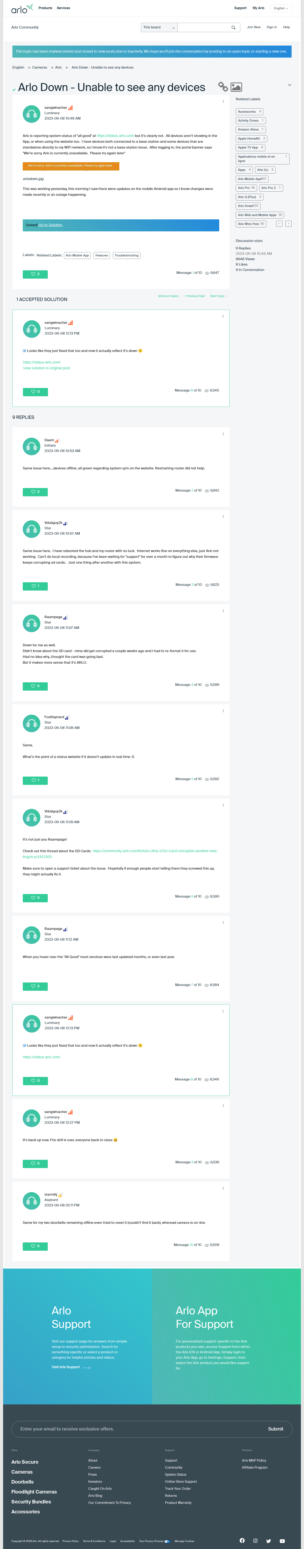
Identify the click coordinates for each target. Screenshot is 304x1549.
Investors (95, 1482)
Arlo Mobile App (77, 255)
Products (45, 8)
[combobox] (208, 27)
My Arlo (258, 8)
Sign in (272, 27)
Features (102, 255)
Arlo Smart (245, 206)
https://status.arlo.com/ (115, 136)
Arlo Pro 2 (268, 188)
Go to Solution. (50, 225)
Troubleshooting (127, 255)
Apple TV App (248, 147)
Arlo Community (24, 27)
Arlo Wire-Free (248, 224)
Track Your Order (178, 1489)
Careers (94, 1467)
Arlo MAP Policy (254, 1460)
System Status (175, 1475)
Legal (113, 1541)
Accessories (247, 111)
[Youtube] (282, 1541)
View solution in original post (46, 368)
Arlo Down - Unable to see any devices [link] (103, 67)
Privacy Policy (70, 1541)
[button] (223, 101)
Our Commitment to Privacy (109, 1503)
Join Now (254, 27)
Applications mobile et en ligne (256, 159)
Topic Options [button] (289, 86)
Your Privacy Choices (151, 1541)
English (18, 67)
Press (92, 1475)
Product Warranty (178, 1503)
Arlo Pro (244, 188)
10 (191, 1245)
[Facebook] (242, 1540)
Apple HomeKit (249, 138)
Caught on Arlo (100, 1489)
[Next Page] (288, 224)
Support (240, 8)
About (92, 1460)
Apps (241, 170)
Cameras (39, 67)
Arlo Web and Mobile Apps (257, 215)
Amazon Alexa (248, 129)
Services (63, 8)
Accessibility (127, 1541)
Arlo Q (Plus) (247, 197)
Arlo (58, 67)
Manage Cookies (184, 1541)
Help (286, 27)
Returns (171, 1496)
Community (173, 1467)
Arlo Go (262, 170)
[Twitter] (268, 1541)
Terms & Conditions (94, 1541)
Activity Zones (248, 120)
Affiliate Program (254, 1467)
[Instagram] (255, 1541)
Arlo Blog (95, 1496)
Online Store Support (181, 1482)
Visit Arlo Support (66, 1367)
